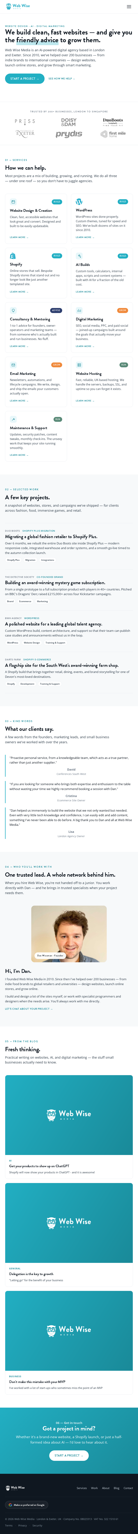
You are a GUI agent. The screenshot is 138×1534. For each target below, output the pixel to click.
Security (37, 1525)
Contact (128, 1488)
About (105, 1488)
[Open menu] (129, 7)
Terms (9, 1525)
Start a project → (24, 79)
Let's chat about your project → (29, 1009)
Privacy (22, 1525)
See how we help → (62, 78)
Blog (116, 1488)
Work (94, 1488)
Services (82, 1488)
